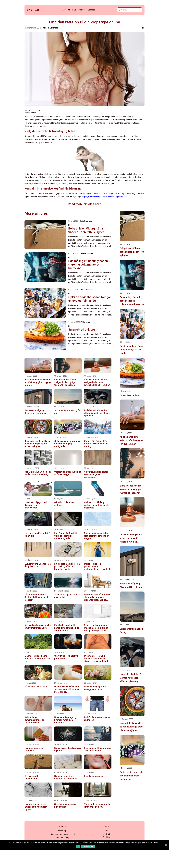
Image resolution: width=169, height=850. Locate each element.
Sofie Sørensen (86, 221)
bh (143, 28)
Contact (91, 10)
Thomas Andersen (87, 253)
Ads (64, 10)
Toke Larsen (86, 322)
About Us (72, 10)
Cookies (81, 10)
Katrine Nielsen (86, 290)
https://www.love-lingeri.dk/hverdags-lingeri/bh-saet (104, 197)
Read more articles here (84, 204)
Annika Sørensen (50, 28)
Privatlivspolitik (88, 846)
